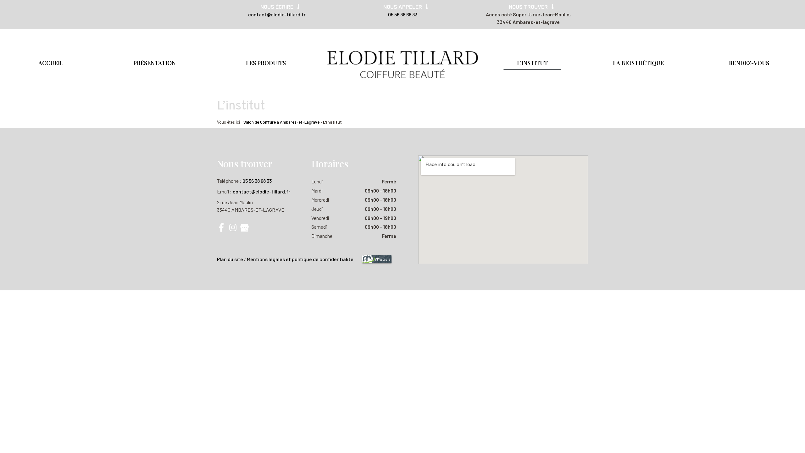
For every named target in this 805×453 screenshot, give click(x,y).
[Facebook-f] (221, 227)
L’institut (532, 63)
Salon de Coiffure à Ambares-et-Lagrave (281, 122)
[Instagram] (233, 227)
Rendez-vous (749, 63)
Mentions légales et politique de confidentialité (300, 259)
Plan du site (230, 259)
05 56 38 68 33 (402, 14)
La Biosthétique (638, 63)
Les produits (266, 63)
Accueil (50, 63)
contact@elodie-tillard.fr (277, 14)
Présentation (154, 63)
